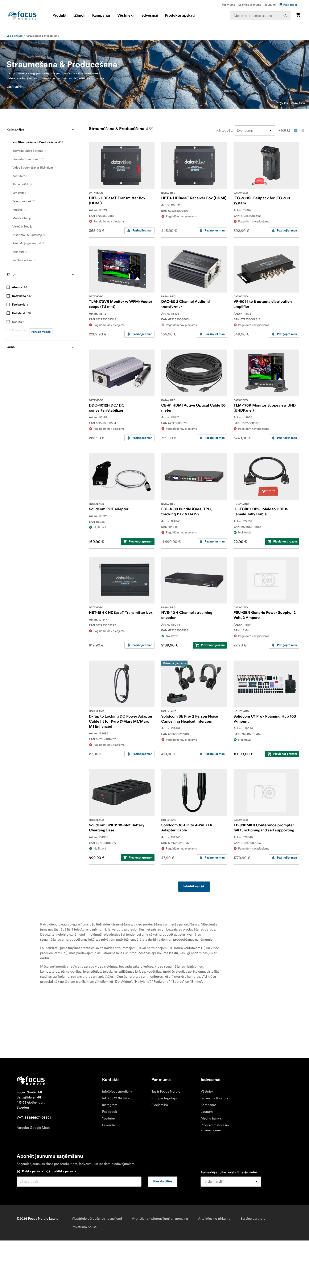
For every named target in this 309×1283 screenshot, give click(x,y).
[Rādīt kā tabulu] (295, 130)
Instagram (109, 1105)
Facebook (109, 1112)
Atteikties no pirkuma (214, 1219)
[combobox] (260, 15)
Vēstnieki (125, 15)
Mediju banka (211, 1118)
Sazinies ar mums (249, 5)
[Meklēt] (285, 15)
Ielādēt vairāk (194, 886)
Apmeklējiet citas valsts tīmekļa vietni (229, 1172)
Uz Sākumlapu (15, 35)
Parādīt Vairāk (40, 331)
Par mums (228, 5)
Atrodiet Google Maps (33, 1128)
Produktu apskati (180, 15)
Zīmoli (80, 15)
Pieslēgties (290, 5)
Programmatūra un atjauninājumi (215, 1127)
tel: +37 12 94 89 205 (117, 1098)
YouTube (108, 1118)
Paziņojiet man (142, 230)
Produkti (60, 15)
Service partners (252, 1219)
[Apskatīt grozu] (298, 15)
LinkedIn (108, 1125)
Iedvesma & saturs (214, 1098)
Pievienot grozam (140, 541)
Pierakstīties (162, 1181)
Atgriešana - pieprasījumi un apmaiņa (160, 1219)
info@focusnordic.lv (117, 1091)
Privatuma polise (84, 1227)
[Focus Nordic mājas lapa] (22, 15)
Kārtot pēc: (224, 130)
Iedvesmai (149, 15)
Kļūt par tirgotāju (164, 1098)
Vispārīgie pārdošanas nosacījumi (97, 1219)
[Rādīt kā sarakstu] (302, 130)
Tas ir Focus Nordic (165, 1091)
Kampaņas (101, 15)
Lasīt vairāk (15, 87)
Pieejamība (159, 1105)
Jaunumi (270, 5)
